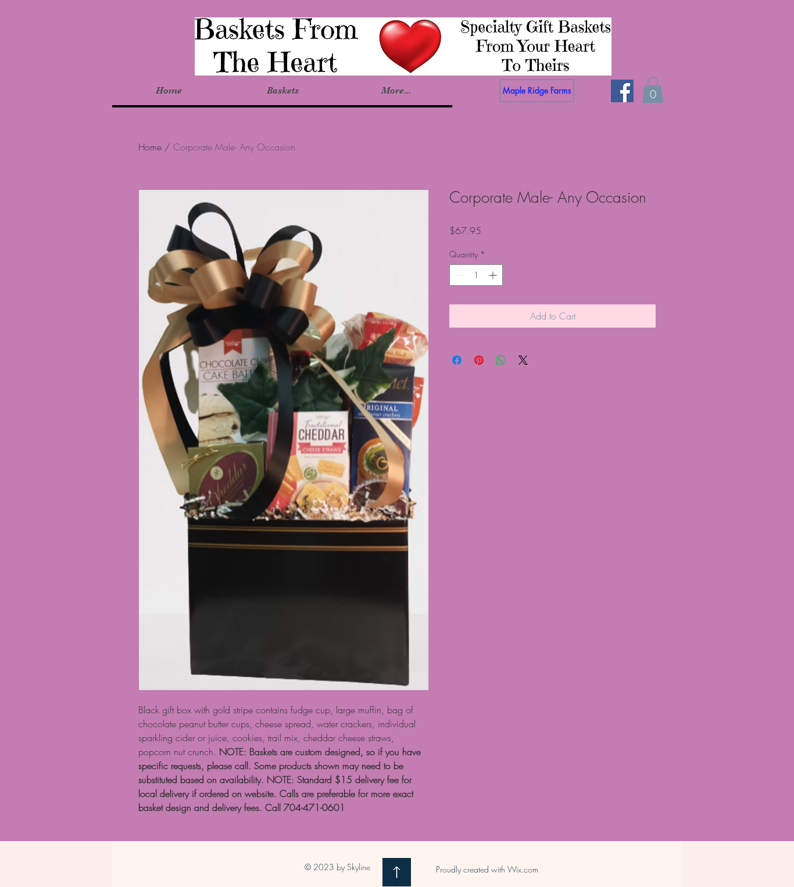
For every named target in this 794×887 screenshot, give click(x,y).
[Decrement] (458, 275)
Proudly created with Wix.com (487, 869)
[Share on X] (523, 360)
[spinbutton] (476, 275)
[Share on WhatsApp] (501, 360)
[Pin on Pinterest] (479, 360)
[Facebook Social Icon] (622, 91)
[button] (282, 90)
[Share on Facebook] (457, 360)
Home (150, 147)
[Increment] (494, 275)
